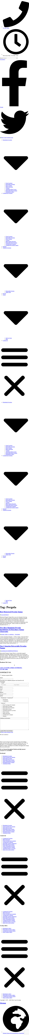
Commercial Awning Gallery (12, 245)
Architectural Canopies (11, 244)
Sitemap (3, 1003)
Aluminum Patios (7, 763)
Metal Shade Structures (11, 241)
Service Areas (9, 338)
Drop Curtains (9, 185)
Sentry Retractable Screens (9, 761)
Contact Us (5, 340)
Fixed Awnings (9, 183)
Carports (7, 188)
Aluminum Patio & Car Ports (9, 710)
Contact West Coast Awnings (6, 730)
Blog (7, 339)
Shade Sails (8, 292)
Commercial (5, 701)
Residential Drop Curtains (8, 762)
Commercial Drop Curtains (9, 847)
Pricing (4, 293)
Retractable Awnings (10, 184)
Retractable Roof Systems (11, 190)
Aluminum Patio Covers (11, 189)
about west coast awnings (8, 849)
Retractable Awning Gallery (9, 929)
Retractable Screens (10, 291)
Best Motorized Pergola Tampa (11, 612)
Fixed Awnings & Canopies (9, 705)
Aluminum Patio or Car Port (9, 848)
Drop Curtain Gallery (7, 932)
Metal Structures (9, 187)
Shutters (4, 246)
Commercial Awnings (7, 838)
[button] (14, 371)
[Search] (17, 58)
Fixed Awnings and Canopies (9, 841)
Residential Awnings (7, 756)
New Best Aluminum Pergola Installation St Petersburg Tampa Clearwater (12, 629)
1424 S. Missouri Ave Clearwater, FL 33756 (10, 735)
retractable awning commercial (9, 843)
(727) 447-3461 (3, 739)
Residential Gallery (10, 192)
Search (1, 58)
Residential (5, 699)
